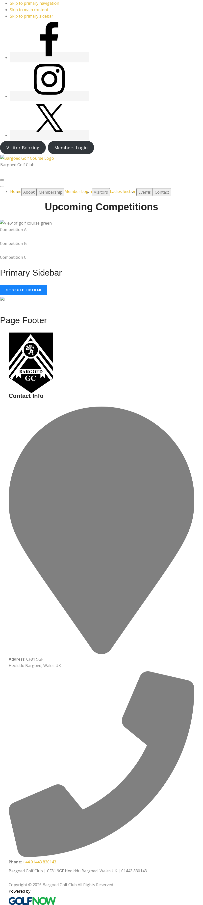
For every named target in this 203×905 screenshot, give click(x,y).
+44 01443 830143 (39, 862)
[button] (29, 192)
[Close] (2, 186)
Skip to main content (29, 9)
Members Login (71, 148)
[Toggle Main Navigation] (2, 180)
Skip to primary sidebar (31, 16)
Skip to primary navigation (34, 3)
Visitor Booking (22, 148)
